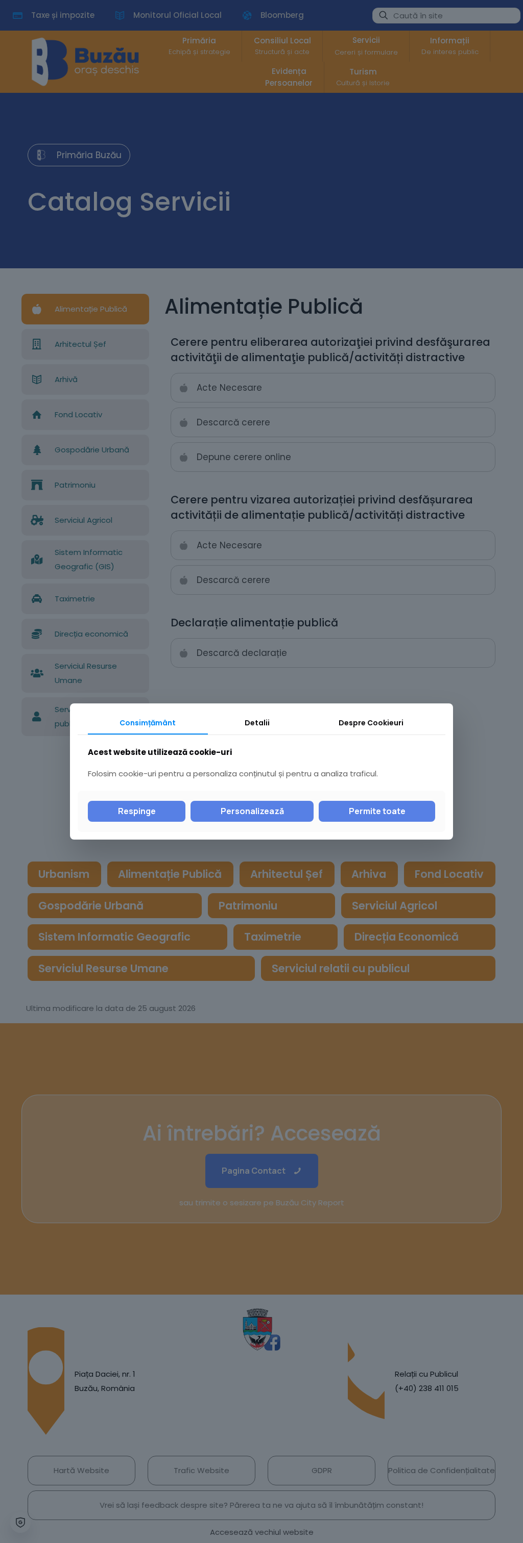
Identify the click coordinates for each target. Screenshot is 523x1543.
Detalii (257, 723)
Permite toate (377, 811)
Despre (371, 723)
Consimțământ (148, 723)
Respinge (137, 811)
